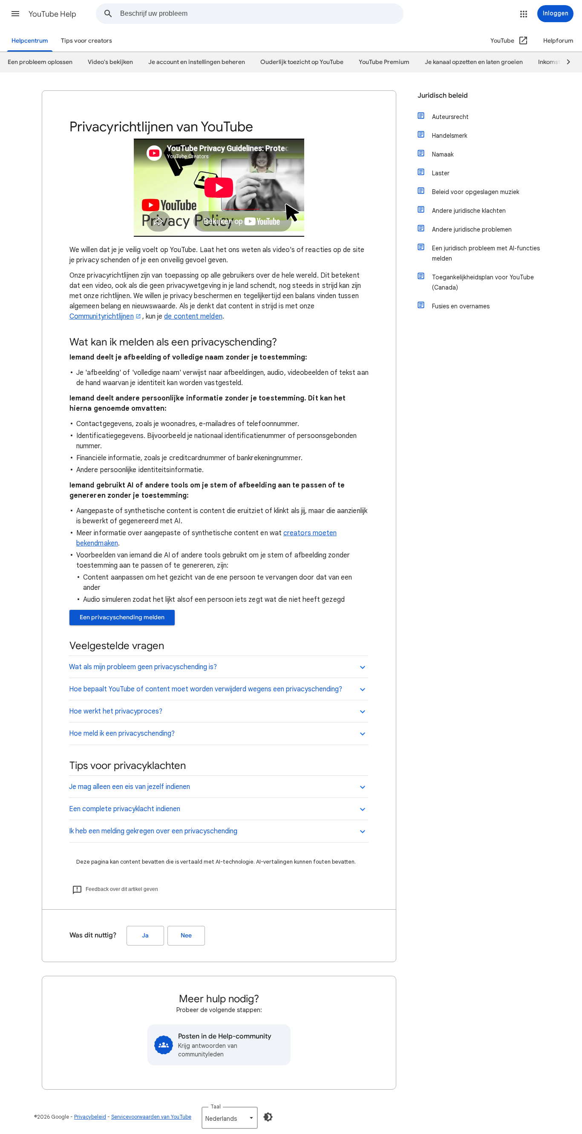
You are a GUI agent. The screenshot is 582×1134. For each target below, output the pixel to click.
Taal (215, 1106)
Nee (186, 935)
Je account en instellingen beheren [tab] (196, 62)
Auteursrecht (450, 117)
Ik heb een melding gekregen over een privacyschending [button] (153, 831)
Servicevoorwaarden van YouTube (151, 1117)
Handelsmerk (449, 135)
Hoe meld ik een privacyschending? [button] (122, 733)
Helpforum (558, 40)
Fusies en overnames (461, 306)
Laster (440, 173)
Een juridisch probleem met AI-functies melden (486, 253)
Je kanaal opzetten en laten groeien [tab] (474, 62)
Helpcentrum (30, 40)
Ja (145, 935)
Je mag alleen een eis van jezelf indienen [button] (129, 787)
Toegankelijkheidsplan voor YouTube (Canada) (483, 282)
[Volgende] (564, 62)
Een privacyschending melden (122, 617)
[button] (15, 13)
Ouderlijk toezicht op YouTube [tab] (301, 62)
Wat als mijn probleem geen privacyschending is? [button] (143, 667)
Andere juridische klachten (469, 211)
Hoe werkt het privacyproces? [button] (115, 711)
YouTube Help (52, 14)
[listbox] (230, 1118)
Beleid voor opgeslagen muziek (475, 192)
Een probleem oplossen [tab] (40, 62)
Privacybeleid (90, 1117)
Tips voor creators (86, 40)
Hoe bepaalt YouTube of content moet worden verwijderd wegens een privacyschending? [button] (205, 689)
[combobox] (261, 13)
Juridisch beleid (443, 95)
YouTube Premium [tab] (384, 62)
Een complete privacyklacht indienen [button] (124, 809)
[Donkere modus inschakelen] (268, 1117)
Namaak (443, 154)
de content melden (193, 316)
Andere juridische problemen (472, 229)
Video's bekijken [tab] (110, 62)
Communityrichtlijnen (101, 316)
